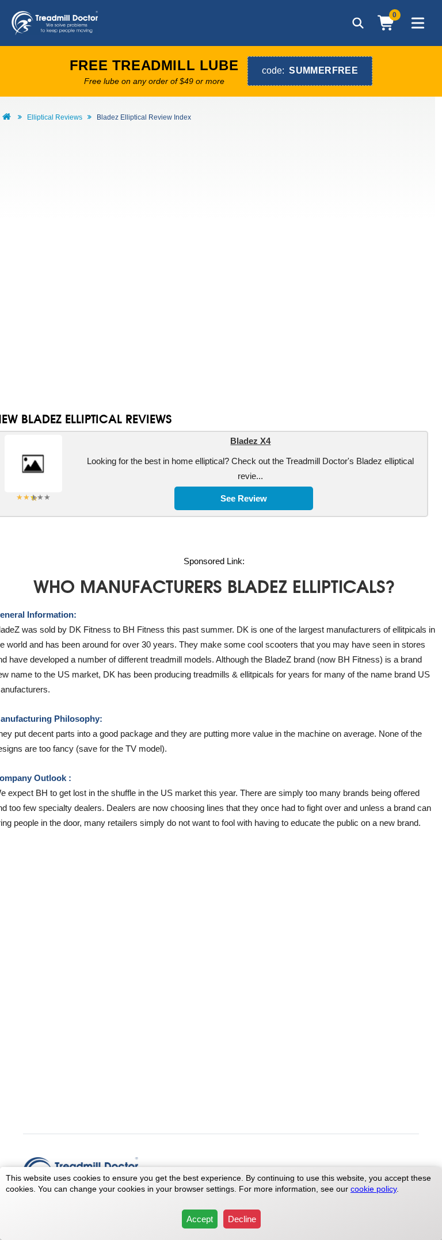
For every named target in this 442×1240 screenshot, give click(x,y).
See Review (243, 498)
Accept (199, 1219)
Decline (242, 1219)
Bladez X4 (250, 441)
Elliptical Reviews (54, 117)
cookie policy (373, 1188)
